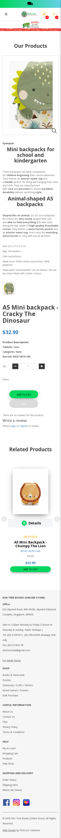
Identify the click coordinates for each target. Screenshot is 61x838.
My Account (9, 748)
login (13, 426)
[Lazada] (26, 802)
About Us (8, 711)
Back (23, 404)
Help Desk (8, 763)
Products (7, 758)
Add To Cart (24, 394)
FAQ (5, 721)
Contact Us (9, 716)
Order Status (9, 779)
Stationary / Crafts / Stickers (18, 685)
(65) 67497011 (15, 635)
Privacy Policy (10, 727)
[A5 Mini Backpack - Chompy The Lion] (30, 491)
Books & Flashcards (14, 675)
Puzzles (7, 680)
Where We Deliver (12, 790)
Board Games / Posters (15, 690)
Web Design (9, 830)
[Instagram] (16, 802)
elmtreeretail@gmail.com (16, 650)
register (23, 426)
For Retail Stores (12, 660)
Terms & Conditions (14, 732)
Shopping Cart (10, 753)
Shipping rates (10, 785)
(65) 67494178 (15, 645)
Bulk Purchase (10, 695)
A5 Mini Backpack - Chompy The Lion (30, 544)
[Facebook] (6, 802)
